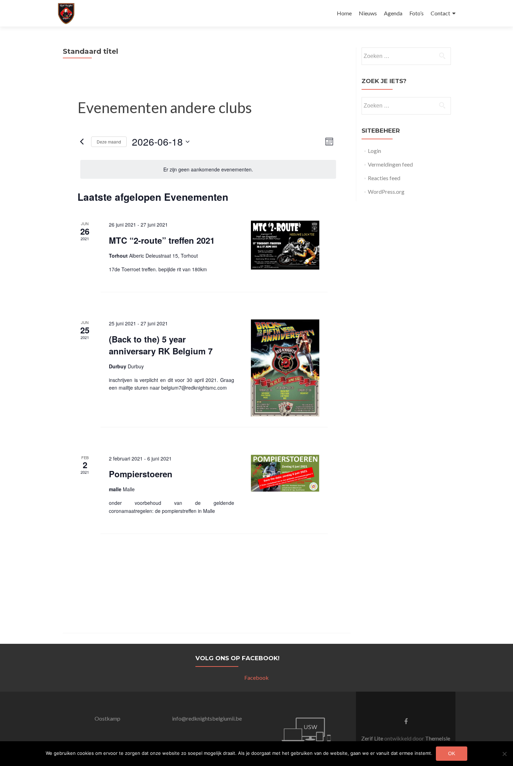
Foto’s (416, 13)
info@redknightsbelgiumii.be (207, 718)
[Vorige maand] (81, 142)
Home (344, 13)
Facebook (256, 677)
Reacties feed (384, 178)
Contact (440, 13)
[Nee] (504, 753)
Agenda (393, 13)
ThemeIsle (437, 738)
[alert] (208, 169)
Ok (451, 753)
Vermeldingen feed (390, 164)
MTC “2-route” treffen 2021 (162, 240)
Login (374, 150)
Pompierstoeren (140, 474)
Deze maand (109, 142)
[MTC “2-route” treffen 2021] (285, 245)
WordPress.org (386, 191)
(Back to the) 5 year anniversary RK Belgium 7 (161, 345)
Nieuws (368, 13)
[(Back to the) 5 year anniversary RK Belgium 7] (285, 367)
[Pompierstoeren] (285, 473)
